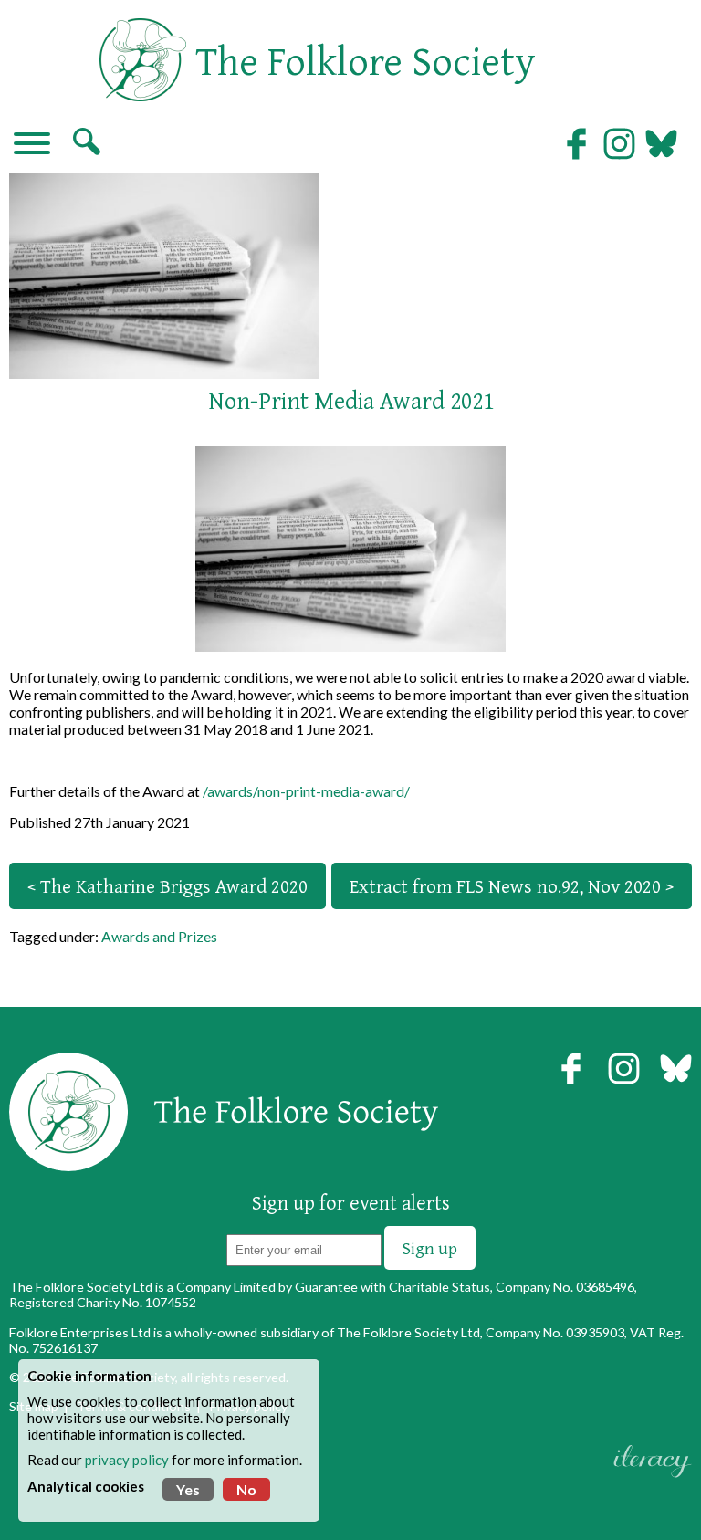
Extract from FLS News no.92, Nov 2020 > (512, 886)
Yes (188, 1489)
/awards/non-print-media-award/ (306, 791)
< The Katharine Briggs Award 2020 (167, 886)
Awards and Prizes (159, 936)
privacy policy (127, 1459)
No (246, 1489)
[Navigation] (32, 145)
